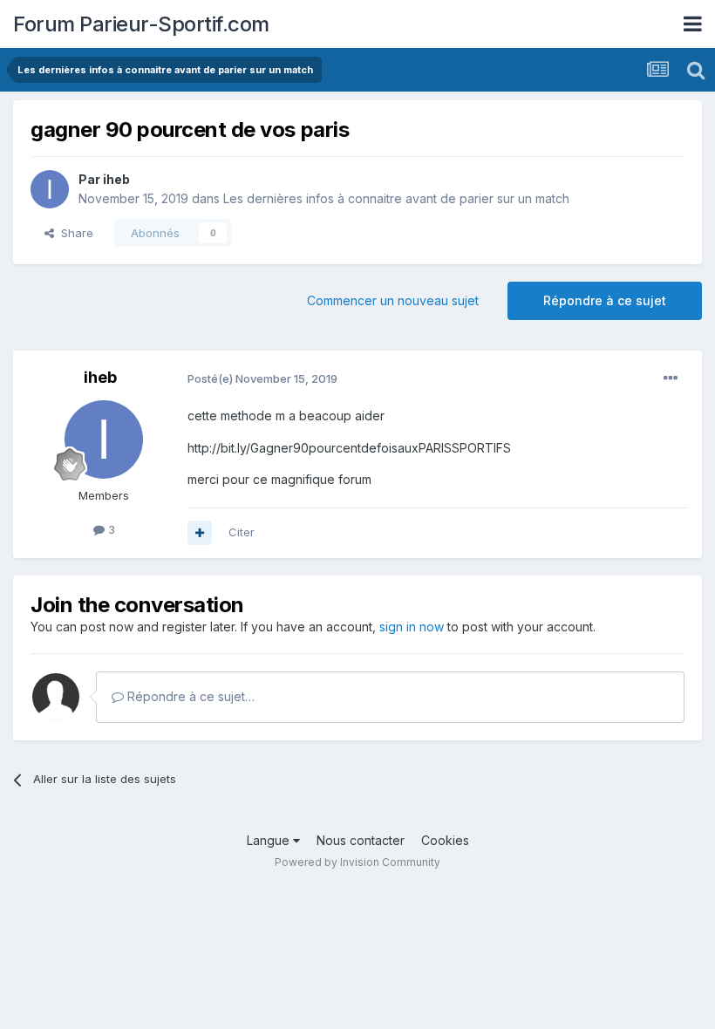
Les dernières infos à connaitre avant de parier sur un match (396, 198)
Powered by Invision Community (357, 862)
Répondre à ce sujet (604, 300)
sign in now (411, 626)
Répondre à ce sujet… (189, 696)
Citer (241, 532)
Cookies (445, 840)
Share (73, 233)
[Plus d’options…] (670, 378)
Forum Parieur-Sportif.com (141, 24)
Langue (270, 840)
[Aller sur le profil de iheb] (50, 189)
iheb (116, 179)
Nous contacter (361, 840)
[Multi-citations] (199, 533)
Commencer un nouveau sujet (393, 300)
